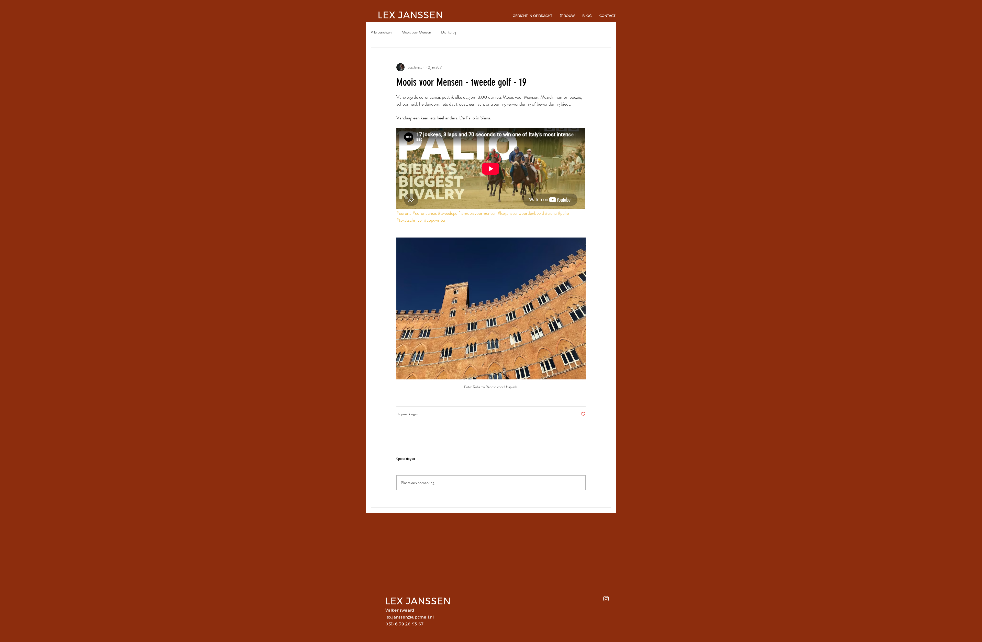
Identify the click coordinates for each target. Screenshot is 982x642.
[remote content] (491, 169)
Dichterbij (448, 32)
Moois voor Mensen (416, 32)
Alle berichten (381, 32)
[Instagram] (606, 598)
